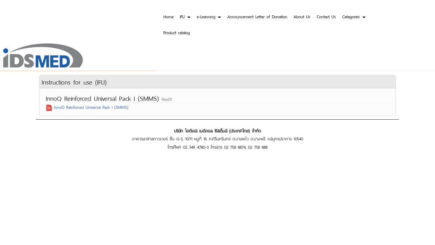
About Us (302, 16)
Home (168, 16)
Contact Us (326, 16)
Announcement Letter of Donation (257, 16)
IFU (183, 16)
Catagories (352, 16)
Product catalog (176, 32)
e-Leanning (207, 16)
